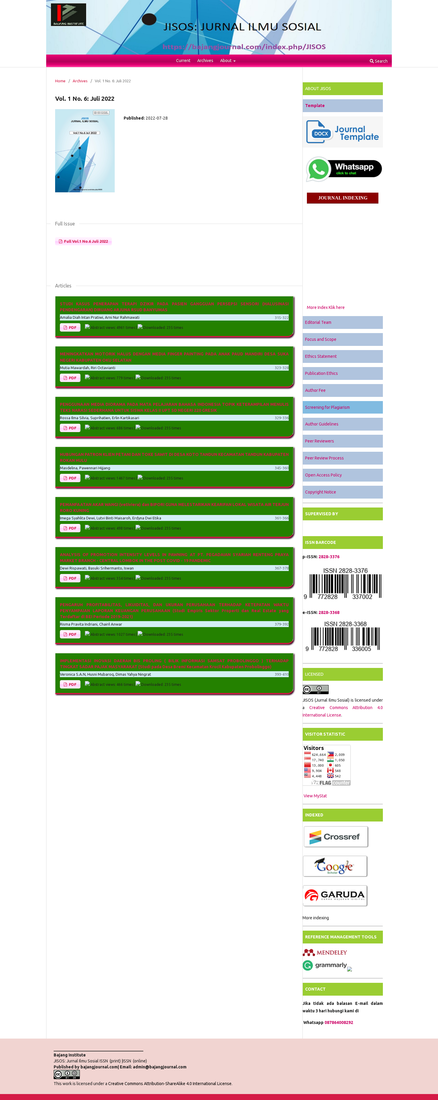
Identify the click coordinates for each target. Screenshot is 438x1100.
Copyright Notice (320, 492)
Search (381, 61)
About (226, 60)
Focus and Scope (320, 339)
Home (60, 81)
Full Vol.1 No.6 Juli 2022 (85, 241)
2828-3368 (329, 612)
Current (183, 60)
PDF (72, 327)
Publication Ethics (321, 373)
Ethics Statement (321, 356)
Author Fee (315, 390)
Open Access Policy (323, 475)
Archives (205, 60)
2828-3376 (329, 556)
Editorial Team (318, 322)
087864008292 (338, 1022)
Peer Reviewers (319, 441)
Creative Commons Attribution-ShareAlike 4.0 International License (170, 1083)
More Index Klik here (326, 307)
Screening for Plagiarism (327, 407)
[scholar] (302, 847)
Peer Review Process (324, 458)
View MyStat (315, 795)
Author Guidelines (321, 424)
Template (315, 105)
